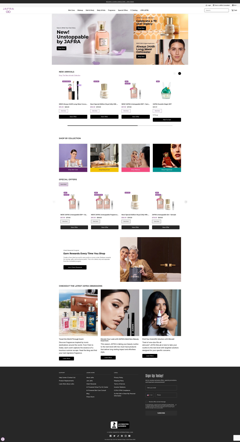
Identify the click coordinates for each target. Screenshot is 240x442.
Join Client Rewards (75, 267)
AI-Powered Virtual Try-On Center (97, 387)
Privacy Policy (118, 377)
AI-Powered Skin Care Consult (96, 390)
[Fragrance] (167, 156)
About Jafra (90, 377)
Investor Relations (120, 387)
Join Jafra (89, 381)
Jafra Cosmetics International (119, 432)
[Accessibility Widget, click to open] (3, 439)
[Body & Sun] (104, 156)
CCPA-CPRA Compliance (122, 390)
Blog (87, 393)
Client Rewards (91, 384)
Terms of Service (119, 384)
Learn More (66, 358)
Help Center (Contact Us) (67, 377)
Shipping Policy (119, 381)
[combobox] (215, 10)
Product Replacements (66, 381)
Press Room (90, 397)
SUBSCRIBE (161, 413)
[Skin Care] (73, 156)
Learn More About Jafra (66, 384)
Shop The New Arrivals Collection (69, 75)
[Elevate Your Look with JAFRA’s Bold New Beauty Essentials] (120, 312)
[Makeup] (136, 156)
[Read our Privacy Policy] (176, 405)
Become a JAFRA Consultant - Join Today (120, 1)
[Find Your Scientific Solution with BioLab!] (161, 312)
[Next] (179, 73)
